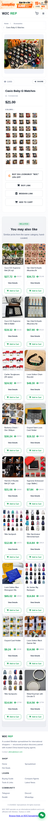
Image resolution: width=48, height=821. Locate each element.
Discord (28, 793)
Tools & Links (7, 782)
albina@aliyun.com (15, 752)
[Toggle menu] (43, 13)
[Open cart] (37, 13)
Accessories (18, 24)
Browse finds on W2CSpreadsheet (24, 816)
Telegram (6, 793)
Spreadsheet (30, 764)
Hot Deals (6, 768)
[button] (24, 202)
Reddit (4, 797)
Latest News (30, 782)
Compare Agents (32, 779)
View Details (13, 283)
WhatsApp (29, 797)
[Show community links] (41, 815)
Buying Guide (7, 779)
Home (6, 24)
